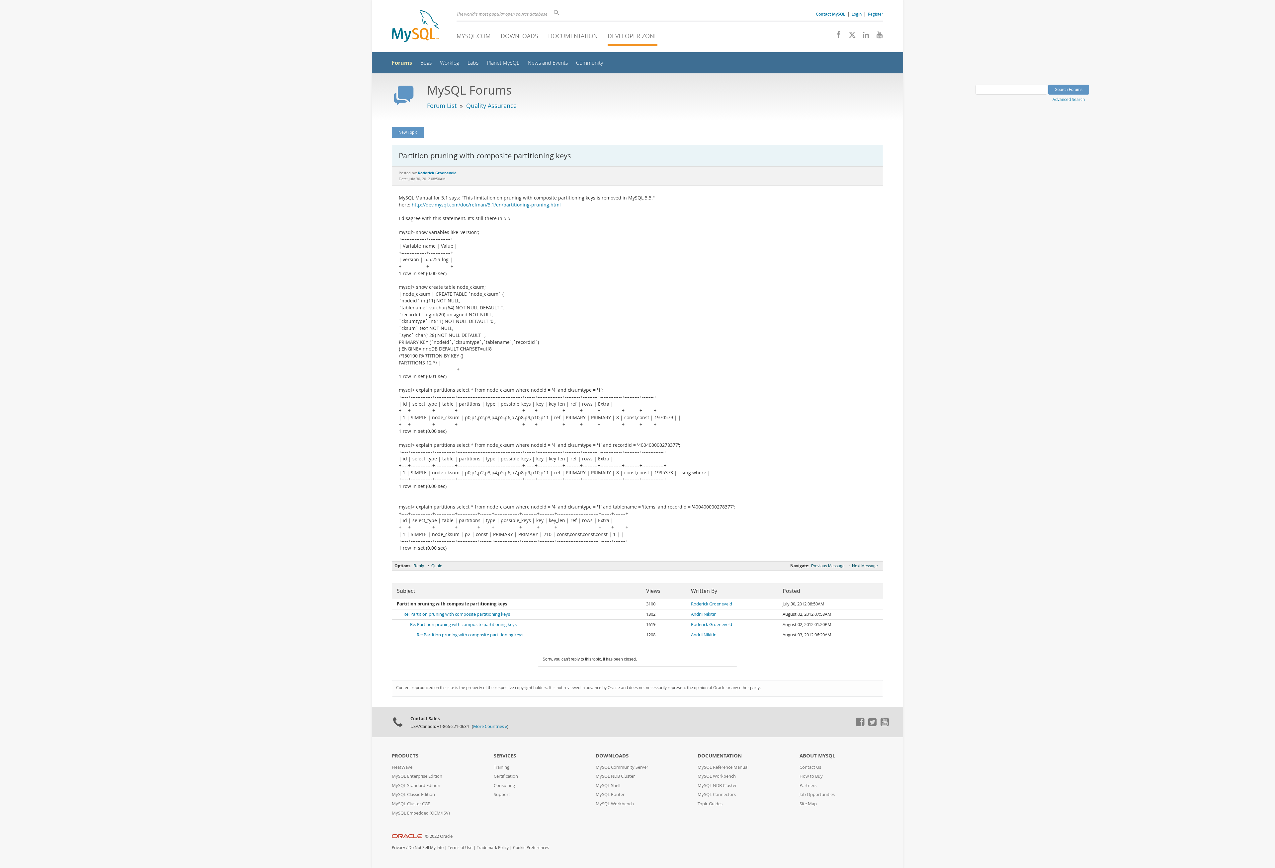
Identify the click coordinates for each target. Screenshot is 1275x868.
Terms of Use (460, 847)
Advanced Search (1069, 99)
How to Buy (811, 776)
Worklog (449, 62)
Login (857, 14)
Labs (473, 62)
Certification (506, 776)
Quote (436, 566)
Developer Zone (632, 36)
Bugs (426, 62)
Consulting (504, 785)
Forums (402, 62)
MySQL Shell (608, 785)
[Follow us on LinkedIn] (863, 36)
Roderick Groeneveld (711, 604)
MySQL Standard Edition (416, 785)
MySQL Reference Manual (723, 767)
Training (501, 767)
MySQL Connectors (717, 794)
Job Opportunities (817, 794)
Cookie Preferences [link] (531, 847)
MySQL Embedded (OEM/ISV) (421, 813)
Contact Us (810, 767)
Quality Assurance (491, 106)
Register (875, 14)
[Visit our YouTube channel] (877, 36)
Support (502, 794)
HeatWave (402, 767)
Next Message (865, 566)
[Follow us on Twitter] (872, 725)
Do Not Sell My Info (426, 847)
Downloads (519, 36)
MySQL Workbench (615, 804)
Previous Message (828, 566)
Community (589, 62)
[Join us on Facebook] (836, 36)
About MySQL (817, 755)
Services (505, 755)
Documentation (573, 36)
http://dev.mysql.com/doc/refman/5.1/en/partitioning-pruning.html (486, 205)
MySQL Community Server (622, 767)
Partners (808, 785)
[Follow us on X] (850, 36)
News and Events (548, 62)
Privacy (398, 847)
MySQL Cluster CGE (411, 804)
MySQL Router (610, 794)
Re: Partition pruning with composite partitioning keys (456, 614)
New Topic (407, 132)
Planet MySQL (503, 62)
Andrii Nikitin (704, 614)
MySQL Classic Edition (413, 794)
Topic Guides (710, 804)
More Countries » (490, 726)
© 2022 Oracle (439, 836)
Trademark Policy (493, 847)
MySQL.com (474, 36)
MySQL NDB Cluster (615, 776)
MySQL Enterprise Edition (417, 776)
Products (405, 755)
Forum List (442, 106)
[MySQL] (415, 26)
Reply (418, 566)
